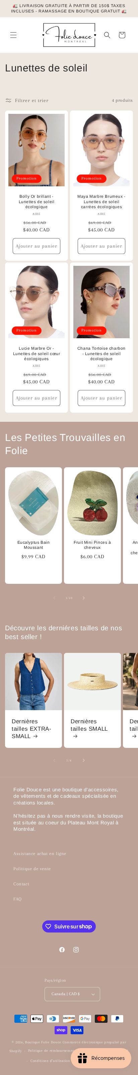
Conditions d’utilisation (50, 1060)
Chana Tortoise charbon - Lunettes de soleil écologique (101, 353)
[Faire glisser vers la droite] (83, 598)
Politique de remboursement (52, 1050)
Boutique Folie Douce (43, 1042)
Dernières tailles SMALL (89, 725)
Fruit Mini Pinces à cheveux (92, 545)
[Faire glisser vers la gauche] (54, 598)
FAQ (17, 899)
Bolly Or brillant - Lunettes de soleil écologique (37, 201)
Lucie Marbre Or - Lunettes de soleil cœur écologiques (36, 353)
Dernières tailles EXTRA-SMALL (31, 728)
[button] (13, 35)
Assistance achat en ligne (39, 853)
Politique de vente (32, 868)
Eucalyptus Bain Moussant (33, 545)
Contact (21, 883)
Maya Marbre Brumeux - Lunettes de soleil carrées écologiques (101, 201)
